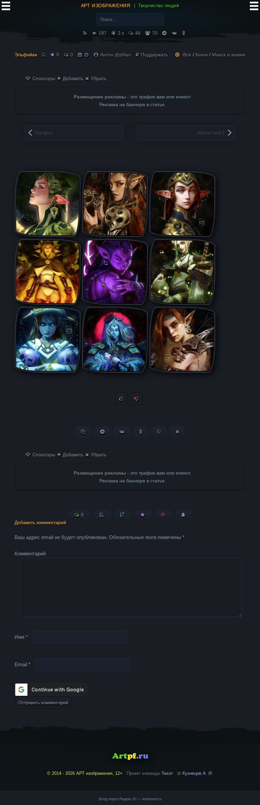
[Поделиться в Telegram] (102, 432)
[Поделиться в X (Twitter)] (177, 432)
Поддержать (153, 54)
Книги (201, 54)
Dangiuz (44, 132)
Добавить (72, 78)
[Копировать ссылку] (83, 432)
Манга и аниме (228, 54)
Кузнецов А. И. (197, 773)
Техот (167, 773)
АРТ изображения (105, 5)
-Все (186, 54)
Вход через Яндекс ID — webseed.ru (130, 799)
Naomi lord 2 (211, 132)
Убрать (97, 78)
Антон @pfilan (115, 54)
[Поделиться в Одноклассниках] (140, 432)
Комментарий (30, 553)
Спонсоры (43, 78)
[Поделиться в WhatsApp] (158, 432)
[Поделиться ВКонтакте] (122, 432)
